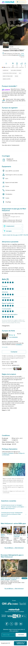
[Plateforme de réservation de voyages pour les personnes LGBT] (14, 609)
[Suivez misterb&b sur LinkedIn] (21, 624)
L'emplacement (10, 226)
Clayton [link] (17, 532)
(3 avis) (22, 55)
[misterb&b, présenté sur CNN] (4, 604)
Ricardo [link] (19, 333)
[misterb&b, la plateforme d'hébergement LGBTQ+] (7, 2)
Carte (22, 53)
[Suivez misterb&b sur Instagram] (16, 624)
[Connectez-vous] (25, 7)
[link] (6, 49)
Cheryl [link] (4, 531)
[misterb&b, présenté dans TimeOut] (22, 603)
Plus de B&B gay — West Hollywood (14, 548)
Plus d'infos (17, 322)
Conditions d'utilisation (8, 453)
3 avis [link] (10, 337)
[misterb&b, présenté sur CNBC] (12, 604)
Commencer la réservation (20, 643)
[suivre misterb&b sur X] (12, 624)
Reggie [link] (4, 575)
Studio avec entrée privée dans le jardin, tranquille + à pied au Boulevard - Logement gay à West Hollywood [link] (10, 578)
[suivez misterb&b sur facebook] (7, 624)
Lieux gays (9, 231)
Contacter (14, 352)
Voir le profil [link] (4, 347)
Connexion (18, 344)
